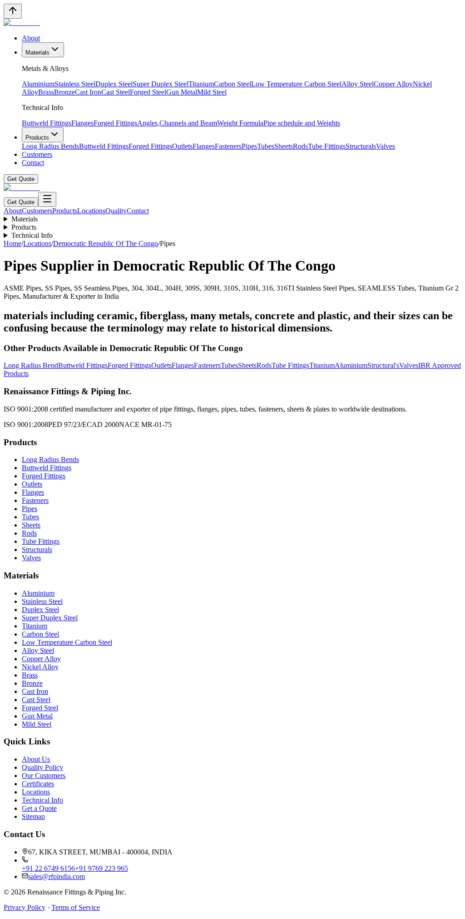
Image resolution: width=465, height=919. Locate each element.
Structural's (383, 365)
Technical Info (32, 235)
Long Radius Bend (31, 365)
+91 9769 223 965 (101, 868)
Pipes (249, 146)
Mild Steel (212, 92)
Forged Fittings (115, 123)
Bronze (64, 92)
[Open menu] (47, 199)
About (31, 38)
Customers (37, 154)
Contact (33, 162)
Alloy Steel (357, 84)
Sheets (283, 146)
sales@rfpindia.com (56, 876)
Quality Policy (42, 767)
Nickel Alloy (40, 667)
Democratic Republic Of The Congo (105, 243)
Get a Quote (39, 808)
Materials (37, 52)
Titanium (201, 84)
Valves (385, 146)
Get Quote (21, 179)
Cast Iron (88, 92)
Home (12, 243)
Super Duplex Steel (160, 84)
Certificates (38, 784)
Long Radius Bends (50, 146)
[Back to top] (13, 11)
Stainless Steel (74, 84)
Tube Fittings (327, 146)
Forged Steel (148, 92)
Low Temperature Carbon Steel (296, 84)
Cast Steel (115, 92)
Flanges (82, 123)
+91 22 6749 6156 (48, 868)
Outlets (182, 146)
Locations (91, 211)
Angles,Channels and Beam (177, 123)
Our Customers (43, 775)
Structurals (361, 146)
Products (37, 137)
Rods (300, 146)
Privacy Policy (24, 907)
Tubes (265, 146)
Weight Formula (240, 123)
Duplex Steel (114, 84)
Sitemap (33, 816)
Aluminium (38, 84)
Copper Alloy (393, 84)
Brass (46, 92)
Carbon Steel (232, 84)
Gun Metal (181, 92)
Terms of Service (75, 907)
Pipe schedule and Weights (301, 123)
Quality (116, 211)
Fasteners (228, 146)
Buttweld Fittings (46, 123)
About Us (36, 759)
